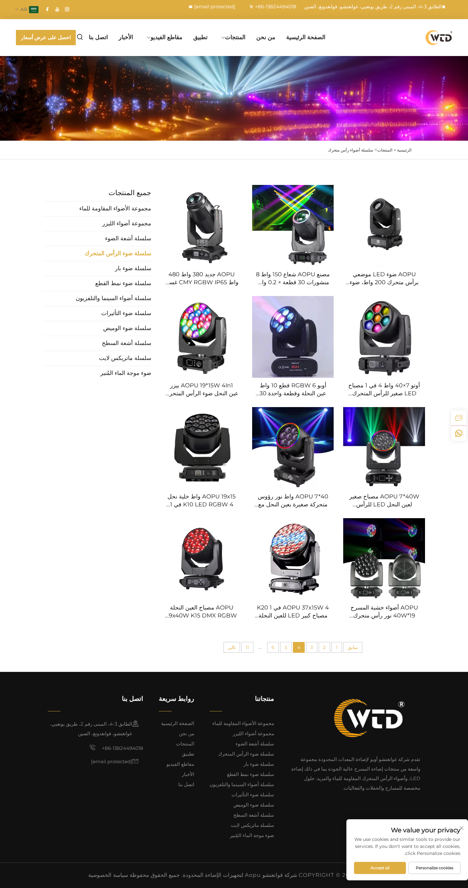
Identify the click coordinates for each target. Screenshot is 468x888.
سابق (353, 647)
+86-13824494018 (275, 7)
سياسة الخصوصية (108, 875)
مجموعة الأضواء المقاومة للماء (243, 723)
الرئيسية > (403, 149)
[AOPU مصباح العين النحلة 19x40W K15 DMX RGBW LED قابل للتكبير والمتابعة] (202, 559)
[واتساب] (458, 433)
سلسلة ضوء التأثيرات (252, 795)
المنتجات (235, 37)
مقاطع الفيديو (166, 37)
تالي (232, 647)
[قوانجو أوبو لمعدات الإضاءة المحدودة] (425, 37)
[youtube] (57, 9)
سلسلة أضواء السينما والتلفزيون (241, 784)
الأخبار (126, 37)
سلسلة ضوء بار (259, 764)
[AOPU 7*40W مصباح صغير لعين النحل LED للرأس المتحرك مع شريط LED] (384, 448)
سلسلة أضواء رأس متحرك (350, 149)
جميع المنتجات (130, 192)
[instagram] (67, 9)
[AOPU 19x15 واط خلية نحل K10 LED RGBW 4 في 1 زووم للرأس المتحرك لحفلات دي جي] (202, 448)
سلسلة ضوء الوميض (253, 805)
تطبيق (200, 37)
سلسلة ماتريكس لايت (252, 825)
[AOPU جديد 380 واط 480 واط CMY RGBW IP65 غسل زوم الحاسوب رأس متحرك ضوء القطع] (202, 226)
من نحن (265, 37)
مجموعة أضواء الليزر (253, 733)
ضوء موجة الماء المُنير (252, 835)
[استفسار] (458, 418)
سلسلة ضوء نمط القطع (250, 774)
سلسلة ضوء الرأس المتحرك (246, 754)
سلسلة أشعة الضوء (255, 744)
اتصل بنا (98, 37)
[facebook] (47, 9)
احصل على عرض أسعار (46, 37)
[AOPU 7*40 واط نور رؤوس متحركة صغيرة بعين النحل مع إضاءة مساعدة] (293, 448)
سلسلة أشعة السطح (253, 815)
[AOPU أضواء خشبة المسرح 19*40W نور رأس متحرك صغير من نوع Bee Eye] (384, 559)
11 (247, 647)
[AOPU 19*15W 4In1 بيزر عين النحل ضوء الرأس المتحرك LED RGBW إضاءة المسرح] (202, 337)
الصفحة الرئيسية (305, 37)
